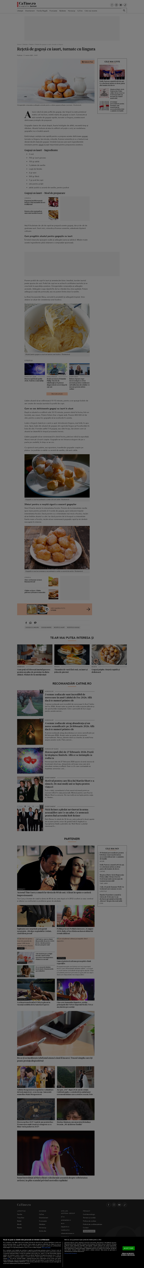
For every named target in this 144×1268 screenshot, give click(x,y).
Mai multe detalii (46, 1247)
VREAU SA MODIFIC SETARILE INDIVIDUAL (128, 1254)
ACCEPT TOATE (128, 1248)
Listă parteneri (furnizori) (70, 1253)
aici (8, 1258)
